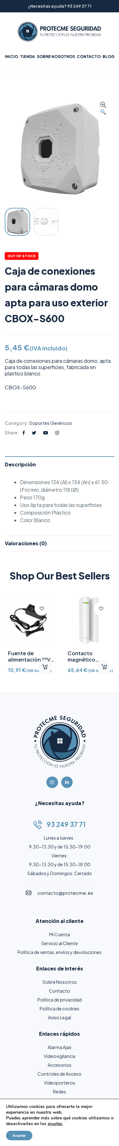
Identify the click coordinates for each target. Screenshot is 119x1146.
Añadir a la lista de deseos (42, 609)
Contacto (89, 56)
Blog (108, 56)
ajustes (55, 1124)
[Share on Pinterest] (45, 432)
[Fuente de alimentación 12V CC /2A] (30, 620)
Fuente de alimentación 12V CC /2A (29, 659)
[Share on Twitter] (34, 432)
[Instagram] (52, 782)
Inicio (11, 56)
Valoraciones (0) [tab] (26, 543)
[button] (103, 109)
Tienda (27, 56)
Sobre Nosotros (56, 56)
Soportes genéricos (50, 423)
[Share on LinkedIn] (57, 432)
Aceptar (19, 1135)
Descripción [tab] (20, 464)
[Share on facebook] (24, 432)
